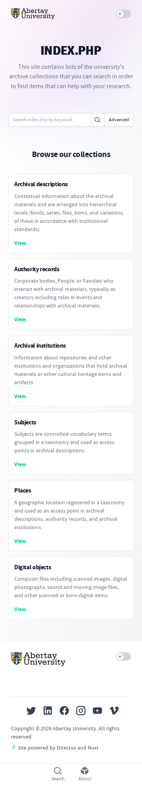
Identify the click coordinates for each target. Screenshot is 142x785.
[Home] (33, 13)
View (20, 243)
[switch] (123, 14)
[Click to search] (98, 120)
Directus (67, 747)
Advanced (119, 120)
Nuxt (94, 747)
